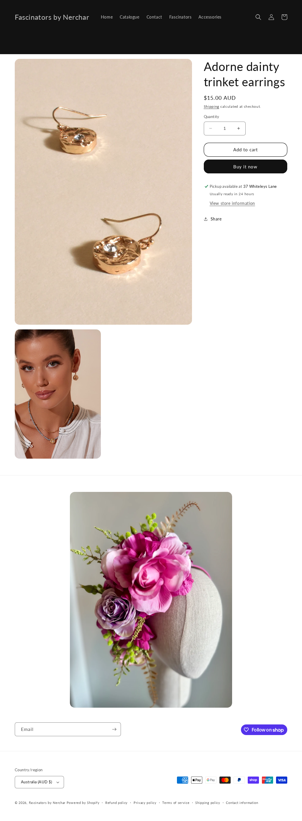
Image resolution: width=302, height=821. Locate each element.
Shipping (211, 106)
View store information (232, 203)
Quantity (211, 116)
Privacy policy (145, 803)
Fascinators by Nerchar (48, 803)
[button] (258, 17)
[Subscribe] (114, 729)
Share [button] (216, 218)
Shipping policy (207, 803)
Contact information (242, 803)
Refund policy (116, 803)
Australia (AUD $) (36, 781)
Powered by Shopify (83, 803)
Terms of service (175, 803)
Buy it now (245, 166)
